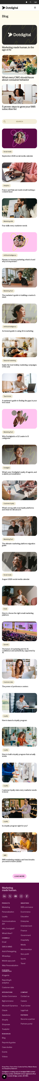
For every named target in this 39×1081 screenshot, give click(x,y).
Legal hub (24, 1010)
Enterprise (25, 921)
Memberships (26, 949)
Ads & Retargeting (9, 951)
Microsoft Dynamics (10, 1006)
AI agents (5, 975)
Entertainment (26, 926)
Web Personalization (10, 965)
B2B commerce (27, 907)
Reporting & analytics (6, 981)
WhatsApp (6, 956)
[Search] (30, 2)
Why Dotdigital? (8, 928)
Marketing (6, 907)
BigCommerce (7, 1001)
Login (35, 2)
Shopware (6, 1024)
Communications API (9, 922)
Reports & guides (9, 1042)
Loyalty (5, 916)
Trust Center (25, 1006)
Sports (23, 959)
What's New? (7, 933)
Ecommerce (25, 912)
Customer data (8, 987)
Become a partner (28, 1019)
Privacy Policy (5, 1067)
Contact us (25, 996)
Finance (24, 930)
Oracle (4, 1010)
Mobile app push (8, 961)
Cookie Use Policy (23, 1067)
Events (4, 1052)
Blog (3, 1038)
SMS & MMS (7, 947)
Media (23, 945)
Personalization (8, 912)
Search (19, 121)
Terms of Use (13, 1067)
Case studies (7, 1047)
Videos (5, 1056)
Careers (24, 1001)
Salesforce (6, 1015)
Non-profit (25, 954)
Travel (23, 963)
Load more (19, 876)
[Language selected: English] (22, 2)
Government (26, 935)
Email (4, 942)
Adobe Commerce (9, 996)
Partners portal (26, 1024)
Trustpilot (5, 1029)
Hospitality (25, 940)
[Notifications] (26, 2)
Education (25, 916)
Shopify (5, 1020)
